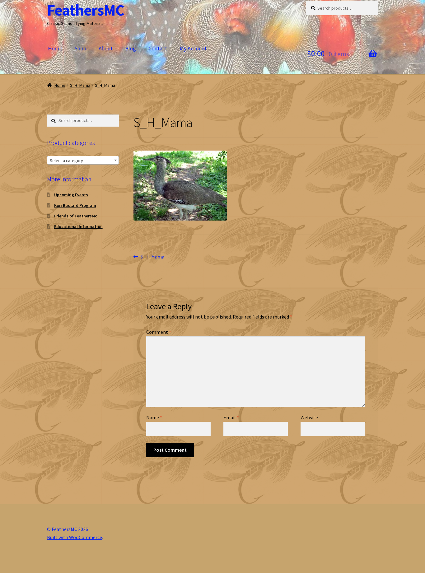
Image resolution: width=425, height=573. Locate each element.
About (106, 48)
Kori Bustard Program (75, 205)
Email (231, 417)
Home (55, 48)
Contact (157, 48)
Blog (130, 48)
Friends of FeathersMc (75, 216)
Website (309, 417)
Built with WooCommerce (74, 537)
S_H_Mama (80, 85)
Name (154, 417)
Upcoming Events (71, 195)
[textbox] (83, 160)
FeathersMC (85, 10)
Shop (80, 48)
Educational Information (78, 226)
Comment (158, 332)
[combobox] (83, 160)
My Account (193, 48)
